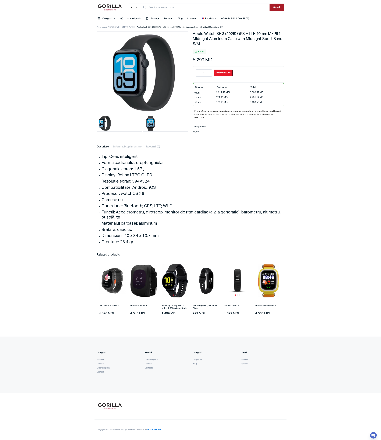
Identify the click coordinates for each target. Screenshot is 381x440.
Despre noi (197, 360)
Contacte (192, 18)
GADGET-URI (114, 27)
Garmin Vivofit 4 (231, 305)
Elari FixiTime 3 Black (109, 305)
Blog (180, 18)
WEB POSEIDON (154, 430)
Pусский (244, 364)
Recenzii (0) (153, 146)
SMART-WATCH (128, 27)
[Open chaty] (373, 435)
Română (244, 360)
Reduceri (168, 18)
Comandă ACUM (223, 73)
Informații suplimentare (127, 146)
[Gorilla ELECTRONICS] (110, 7)
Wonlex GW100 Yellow (265, 305)
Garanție (155, 18)
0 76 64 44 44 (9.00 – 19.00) (235, 18)
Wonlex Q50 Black (138, 305)
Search (276, 7)
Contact (100, 372)
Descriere (103, 146)
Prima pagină (102, 27)
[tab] (103, 147)
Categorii (107, 18)
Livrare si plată (133, 18)
